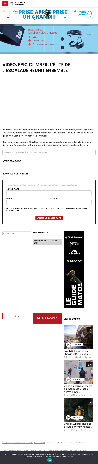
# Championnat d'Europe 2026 (45, 242)
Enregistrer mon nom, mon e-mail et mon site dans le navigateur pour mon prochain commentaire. (46, 209)
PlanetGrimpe (8, 450)
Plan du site (80, 450)
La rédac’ (44, 450)
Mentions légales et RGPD (61, 450)
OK (49, 460)
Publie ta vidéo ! (49, 318)
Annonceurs (22, 450)
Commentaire (13, 189)
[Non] (95, 457)
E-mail (53, 199)
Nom (9, 199)
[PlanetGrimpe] (17, 3)
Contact (34, 450)
